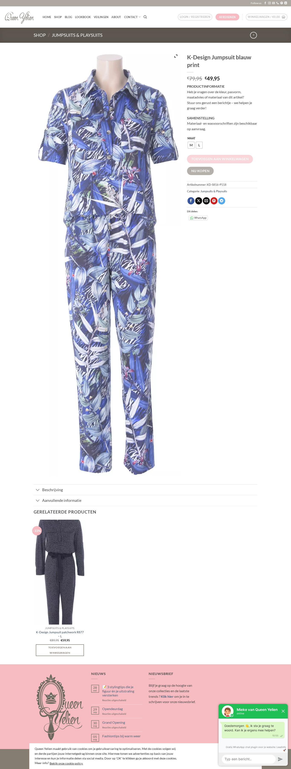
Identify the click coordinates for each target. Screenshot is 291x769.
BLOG (68, 17)
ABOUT (116, 17)
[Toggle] (38, 490)
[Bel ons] (277, 3)
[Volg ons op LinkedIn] (285, 3)
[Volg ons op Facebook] (265, 3)
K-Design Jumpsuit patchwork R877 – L (60, 634)
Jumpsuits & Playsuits (77, 35)
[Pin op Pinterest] (214, 200)
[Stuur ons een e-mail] (273, 3)
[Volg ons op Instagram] (269, 3)
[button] (195, 17)
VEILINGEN (101, 17)
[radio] (191, 145)
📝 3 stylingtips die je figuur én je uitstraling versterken (118, 691)
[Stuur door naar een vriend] (206, 200)
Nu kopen (200, 171)
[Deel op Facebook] (190, 200)
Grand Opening (113, 722)
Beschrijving (52, 490)
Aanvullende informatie (61, 500)
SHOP (58, 17)
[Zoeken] (145, 17)
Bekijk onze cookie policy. (66, 763)
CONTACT (131, 17)
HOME (47, 17)
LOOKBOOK (83, 17)
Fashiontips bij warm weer (121, 736)
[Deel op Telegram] (221, 200)
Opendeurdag (112, 709)
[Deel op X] (198, 200)
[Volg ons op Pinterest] (281, 3)
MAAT (191, 138)
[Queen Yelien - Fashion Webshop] (19, 17)
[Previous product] (253, 35)
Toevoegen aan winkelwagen (220, 159)
